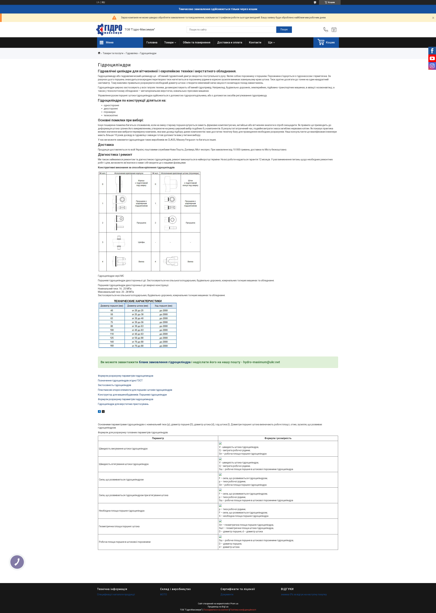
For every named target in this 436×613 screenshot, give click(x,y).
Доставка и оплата (229, 42)
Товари (169, 42)
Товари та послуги (113, 53)
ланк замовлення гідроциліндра (166, 362)
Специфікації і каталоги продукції (116, 594)
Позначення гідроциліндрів (113, 380)
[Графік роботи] (334, 29)
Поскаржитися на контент (216, 610)
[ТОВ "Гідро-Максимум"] (109, 30)
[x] (103, 412)
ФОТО (163, 594)
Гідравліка (132, 53)
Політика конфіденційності (243, 610)
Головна (151, 42)
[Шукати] (284, 29)
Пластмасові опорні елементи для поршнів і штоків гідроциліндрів (135, 390)
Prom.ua (234, 603)
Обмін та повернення (196, 42)
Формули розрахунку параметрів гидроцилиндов (125, 375)
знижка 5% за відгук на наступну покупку (304, 594)
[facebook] (99, 412)
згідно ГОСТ (136, 380)
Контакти (255, 42)
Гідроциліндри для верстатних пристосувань (123, 404)
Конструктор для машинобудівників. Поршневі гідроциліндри (132, 394)
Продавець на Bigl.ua (218, 607)
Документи (227, 594)
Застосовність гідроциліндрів (114, 385)
